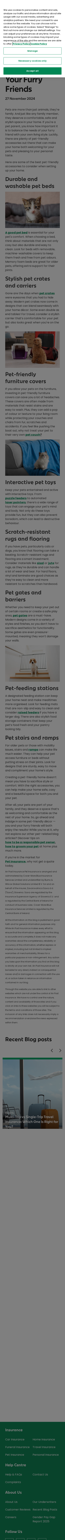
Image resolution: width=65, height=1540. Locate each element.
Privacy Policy (21, 43)
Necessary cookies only (32, 60)
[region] (32, 38)
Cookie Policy (39, 43)
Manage (32, 51)
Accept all (32, 71)
